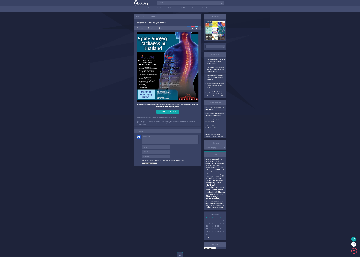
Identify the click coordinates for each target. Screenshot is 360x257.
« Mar (207, 237)
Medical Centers (159, 8)
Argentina (213, 159)
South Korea (219, 201)
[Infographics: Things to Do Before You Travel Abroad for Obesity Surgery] (215, 34)
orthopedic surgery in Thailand (165, 122)
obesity (222, 192)
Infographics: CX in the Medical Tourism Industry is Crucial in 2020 (215, 85)
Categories (153, 3)
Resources (195, 8)
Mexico (216, 192)
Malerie (208, 119)
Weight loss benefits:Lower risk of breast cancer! (213, 128)
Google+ (193, 28)
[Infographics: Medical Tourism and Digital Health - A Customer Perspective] (221, 34)
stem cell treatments (218, 205)
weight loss (220, 207)
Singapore (213, 201)
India (211, 178)
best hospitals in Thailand (162, 121)
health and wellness (213, 176)
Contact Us (205, 8)
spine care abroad (178, 122)
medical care (210, 180)
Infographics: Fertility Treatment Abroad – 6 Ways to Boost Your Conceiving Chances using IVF (216, 93)
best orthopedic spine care (177, 121)
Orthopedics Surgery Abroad (168, 117)
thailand (209, 207)
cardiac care (216, 163)
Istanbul (215, 178)
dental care (219, 170)
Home (149, 8)
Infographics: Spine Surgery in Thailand (151, 23)
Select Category (211, 147)
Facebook (189, 28)
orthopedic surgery (218, 194)
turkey (214, 207)
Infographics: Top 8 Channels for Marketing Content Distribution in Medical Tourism (216, 69)
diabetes (221, 171)
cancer (213, 161)
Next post (154, 16)
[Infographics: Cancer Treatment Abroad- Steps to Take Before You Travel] (209, 34)
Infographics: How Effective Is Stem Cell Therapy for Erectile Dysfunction (215, 77)
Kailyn (207, 134)
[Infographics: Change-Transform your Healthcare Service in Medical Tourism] (209, 21)
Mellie (207, 126)
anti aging (208, 159)
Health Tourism (147, 117)
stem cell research (216, 203)
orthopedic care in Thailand (149, 122)
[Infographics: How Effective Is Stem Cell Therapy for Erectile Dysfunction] (221, 21)
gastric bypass (219, 174)
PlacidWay (153, 28)
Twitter (196, 28)
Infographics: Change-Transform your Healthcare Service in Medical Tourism (216, 61)
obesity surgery (209, 194)
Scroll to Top (354, 251)
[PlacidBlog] (141, 3)
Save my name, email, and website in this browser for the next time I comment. (163, 160)
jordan (219, 178)
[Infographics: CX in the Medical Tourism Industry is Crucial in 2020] (209, 28)
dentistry (216, 171)
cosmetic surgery (218, 167)
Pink (207, 113)
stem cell (208, 203)
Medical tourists (220, 187)
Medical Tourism (184, 8)
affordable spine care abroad (147, 121)
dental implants (210, 172)
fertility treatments (210, 174)
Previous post (140, 16)
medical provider (215, 182)
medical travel (211, 190)
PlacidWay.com (212, 199)
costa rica (208, 169)
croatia (213, 170)
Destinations (172, 8)
